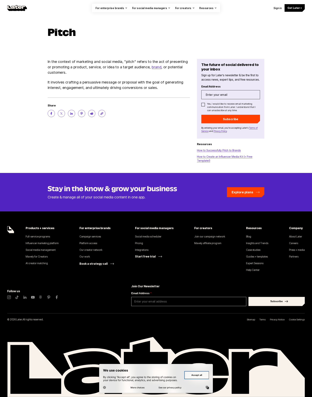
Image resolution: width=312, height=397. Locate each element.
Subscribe (230, 119)
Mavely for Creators (37, 256)
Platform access (88, 243)
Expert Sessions (254, 263)
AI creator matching (37, 263)
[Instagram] (9, 297)
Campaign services (90, 236)
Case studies (253, 249)
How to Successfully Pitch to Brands (219, 150)
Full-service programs (38, 236)
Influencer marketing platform (42, 243)
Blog (248, 236)
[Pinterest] (49, 297)
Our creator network (90, 249)
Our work (84, 256)
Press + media (297, 249)
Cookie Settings (297, 319)
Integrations (141, 249)
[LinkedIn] (25, 297)
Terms (262, 319)
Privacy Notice (277, 319)
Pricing (139, 243)
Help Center (253, 269)
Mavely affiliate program (207, 243)
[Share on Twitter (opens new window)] (61, 113)
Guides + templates (257, 256)
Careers (293, 243)
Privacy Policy (220, 131)
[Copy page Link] (101, 113)
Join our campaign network (209, 236)
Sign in (278, 8)
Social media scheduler (148, 236)
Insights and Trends (257, 243)
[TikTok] (17, 297)
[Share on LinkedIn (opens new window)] (71, 113)
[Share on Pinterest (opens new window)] (81, 113)
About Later (295, 236)
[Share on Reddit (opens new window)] (91, 113)
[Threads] (41, 297)
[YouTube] (33, 297)
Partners (293, 256)
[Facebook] (56, 297)
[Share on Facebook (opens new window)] (51, 113)
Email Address (141, 293)
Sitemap (251, 319)
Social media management (41, 249)
